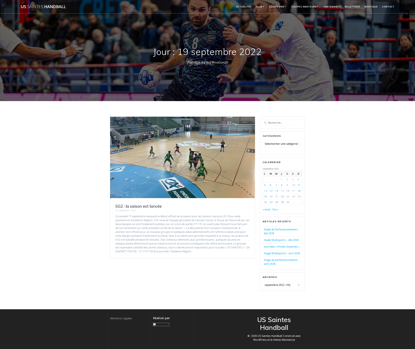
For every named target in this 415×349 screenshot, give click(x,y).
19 (265, 196)
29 (282, 202)
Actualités (243, 6)
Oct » (275, 209)
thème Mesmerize (284, 340)
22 (282, 196)
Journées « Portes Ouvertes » (281, 246)
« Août (266, 209)
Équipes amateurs (303, 6)
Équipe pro (276, 6)
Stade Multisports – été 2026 (281, 240)
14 (276, 190)
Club (259, 6)
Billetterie (352, 6)
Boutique (371, 6)
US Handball (43, 7)
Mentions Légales (121, 318)
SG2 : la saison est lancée (138, 206)
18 (299, 190)
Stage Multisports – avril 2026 (282, 253)
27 (271, 202)
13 (271, 190)
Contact (388, 6)
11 (299, 185)
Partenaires (332, 6)
